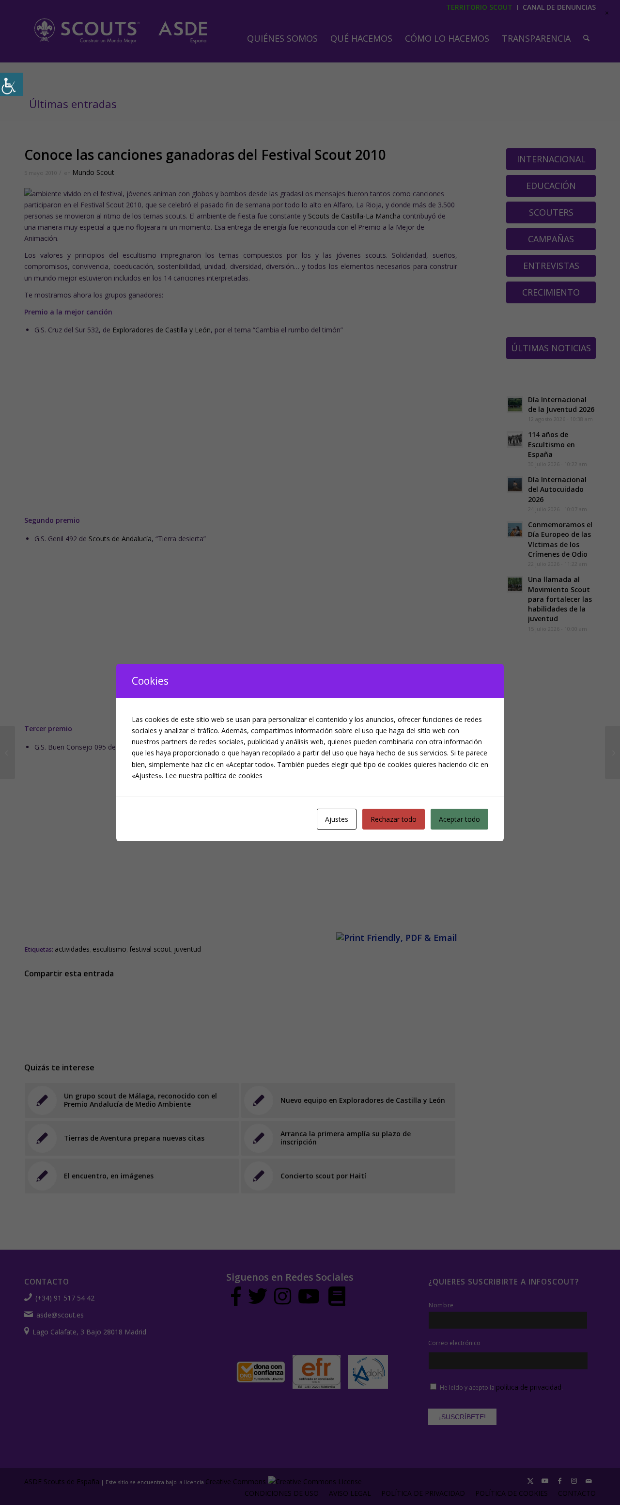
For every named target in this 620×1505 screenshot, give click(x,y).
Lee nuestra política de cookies (214, 775)
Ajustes (336, 819)
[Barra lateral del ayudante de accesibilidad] (11, 84)
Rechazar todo (394, 819)
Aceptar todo (459, 819)
